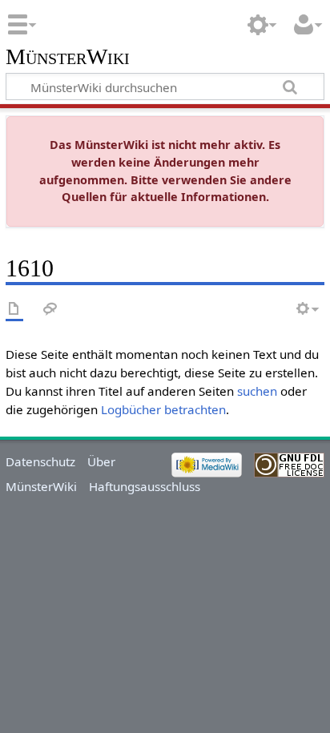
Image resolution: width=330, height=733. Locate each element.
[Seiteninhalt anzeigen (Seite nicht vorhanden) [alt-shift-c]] (14, 309)
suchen (257, 391)
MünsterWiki (68, 57)
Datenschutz (40, 461)
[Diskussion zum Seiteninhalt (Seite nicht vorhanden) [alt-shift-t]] (50, 309)
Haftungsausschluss (144, 486)
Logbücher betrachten (163, 409)
